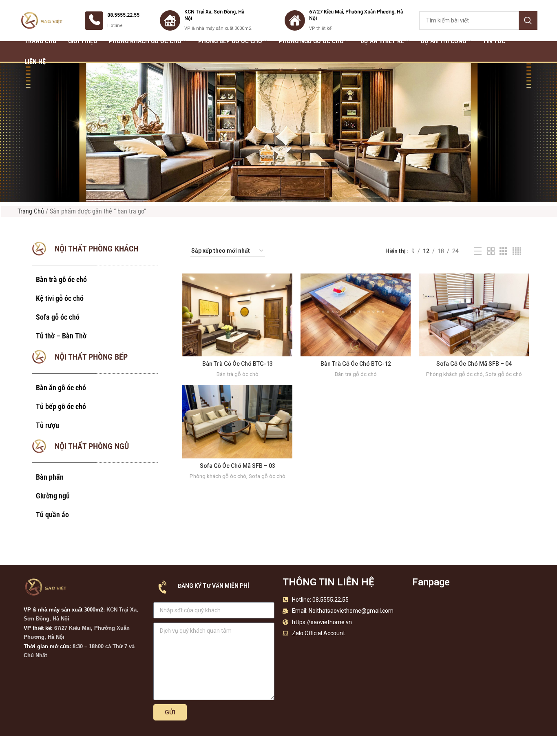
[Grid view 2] (491, 251)
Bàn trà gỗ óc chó (61, 279)
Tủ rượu (47, 425)
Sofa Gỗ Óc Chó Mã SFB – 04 (474, 363)
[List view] (478, 251)
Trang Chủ (31, 211)
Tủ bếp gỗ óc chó (61, 406)
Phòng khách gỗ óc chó (454, 374)
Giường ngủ (53, 495)
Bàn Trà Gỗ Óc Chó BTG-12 (355, 363)
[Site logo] (42, 20)
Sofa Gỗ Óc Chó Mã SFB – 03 (237, 466)
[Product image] (237, 314)
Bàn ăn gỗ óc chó (61, 387)
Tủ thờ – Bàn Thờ (61, 335)
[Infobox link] (112, 20)
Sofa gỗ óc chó (58, 317)
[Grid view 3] (503, 251)
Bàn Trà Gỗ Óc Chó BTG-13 (237, 363)
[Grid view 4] (517, 251)
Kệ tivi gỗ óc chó (60, 298)
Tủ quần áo (52, 514)
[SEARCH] (528, 20)
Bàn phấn (50, 477)
